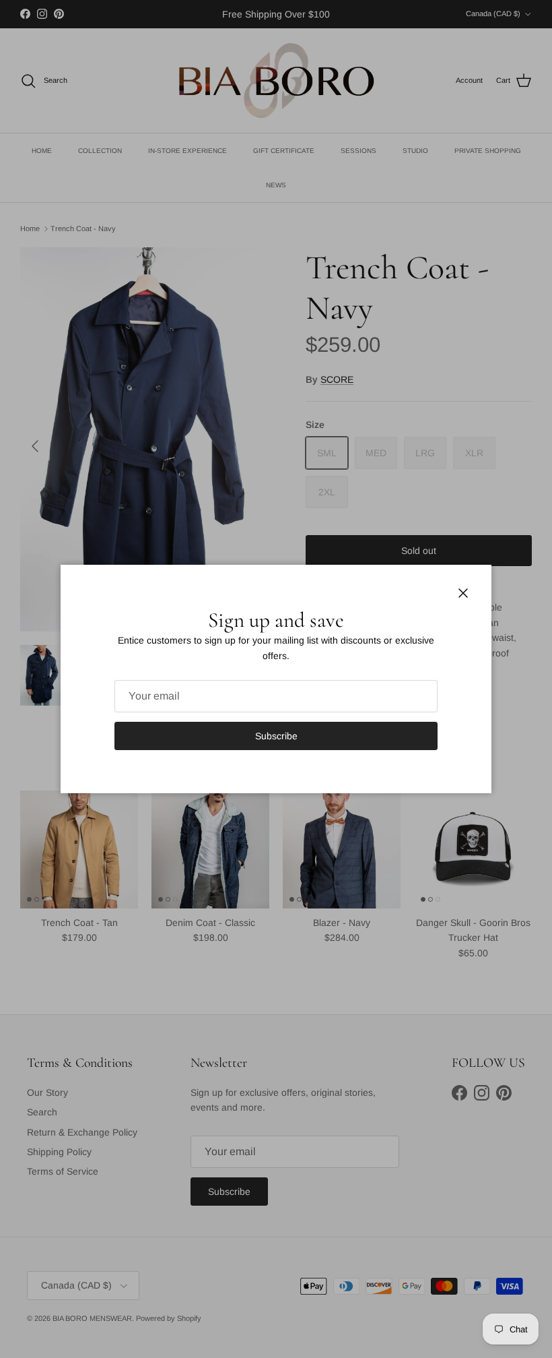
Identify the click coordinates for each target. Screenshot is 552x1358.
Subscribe (276, 736)
